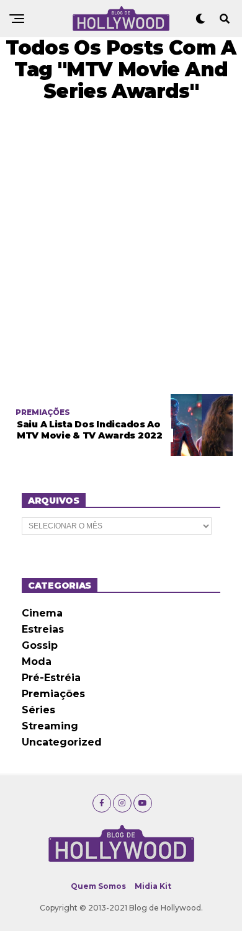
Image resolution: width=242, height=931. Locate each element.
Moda (37, 661)
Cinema (42, 613)
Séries (38, 710)
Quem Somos (98, 886)
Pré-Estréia (51, 678)
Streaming (50, 726)
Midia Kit (153, 886)
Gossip (40, 645)
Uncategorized (62, 742)
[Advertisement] (121, 248)
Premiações (53, 694)
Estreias (43, 629)
